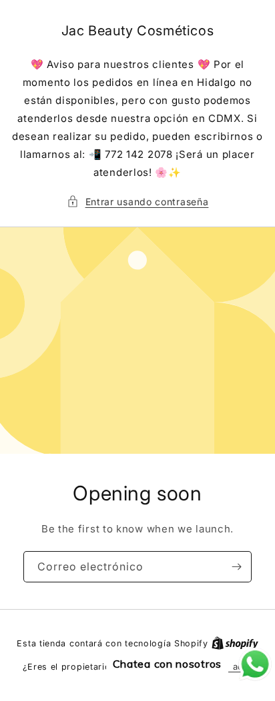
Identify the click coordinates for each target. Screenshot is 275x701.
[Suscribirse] (236, 566)
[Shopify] (235, 643)
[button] (138, 201)
